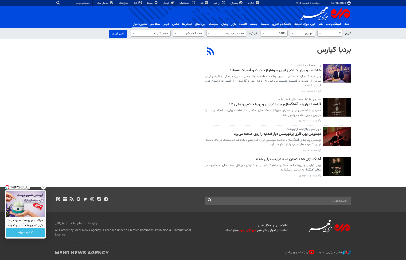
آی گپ (217, 3)
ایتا (136, 3)
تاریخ (348, 33)
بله (202, 3)
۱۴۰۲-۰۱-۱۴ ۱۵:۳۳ (308, 176)
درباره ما (93, 223)
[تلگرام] (106, 199)
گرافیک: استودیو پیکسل (297, 252)
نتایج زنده (124, 3)
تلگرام (251, 3)
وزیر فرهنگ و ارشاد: (309, 65)
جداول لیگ (103, 3)
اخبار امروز (118, 33)
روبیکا (150, 3)
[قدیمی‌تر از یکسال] (337, 73)
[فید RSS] (71, 199)
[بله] (99, 199)
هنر (321, 24)
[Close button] (43, 187)
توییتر (166, 3)
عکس (175, 24)
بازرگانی (59, 223)
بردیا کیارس (334, 50)
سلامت (265, 24)
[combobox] (330, 33)
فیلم (166, 24)
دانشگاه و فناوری (281, 24)
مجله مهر (155, 24)
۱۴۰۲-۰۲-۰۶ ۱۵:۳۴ (308, 121)
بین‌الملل (200, 24)
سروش (234, 3)
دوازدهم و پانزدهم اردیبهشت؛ (303, 129)
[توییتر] (85, 199)
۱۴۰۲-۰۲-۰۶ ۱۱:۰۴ (309, 151)
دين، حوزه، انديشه (304, 24)
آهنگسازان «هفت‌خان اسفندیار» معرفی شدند (288, 159)
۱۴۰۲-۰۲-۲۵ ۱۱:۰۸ (308, 92)
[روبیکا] (79, 199)
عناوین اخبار (140, 24)
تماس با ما (76, 223)
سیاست (213, 24)
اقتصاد (243, 24)
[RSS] (210, 52)
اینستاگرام (185, 3)
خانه (346, 24)
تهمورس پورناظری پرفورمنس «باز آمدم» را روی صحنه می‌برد (277, 134)
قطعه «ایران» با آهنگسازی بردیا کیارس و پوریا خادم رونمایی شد (275, 104)
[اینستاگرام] (92, 199)
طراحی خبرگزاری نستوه (331, 252)
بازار (233, 24)
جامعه (253, 24)
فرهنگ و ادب (333, 24)
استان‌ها (187, 24)
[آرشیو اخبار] (65, 199)
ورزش (224, 24)
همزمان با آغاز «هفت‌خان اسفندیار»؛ (299, 99)
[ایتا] (58, 199)
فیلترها (253, 33)
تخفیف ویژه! (25, 232)
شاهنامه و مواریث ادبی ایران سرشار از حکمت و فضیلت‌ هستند (275, 70)
